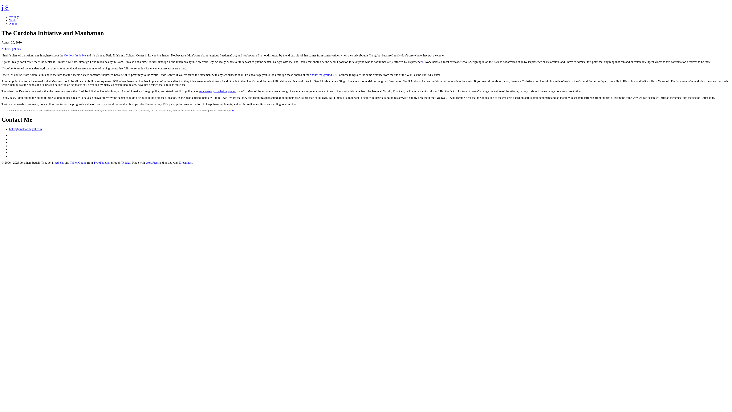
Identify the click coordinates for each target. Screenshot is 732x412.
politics (16, 49)
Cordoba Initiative (75, 55)
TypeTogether (102, 162)
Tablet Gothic (78, 162)
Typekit (125, 162)
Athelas (59, 162)
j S (5, 7)
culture (6, 49)
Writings (14, 17)
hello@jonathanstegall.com (25, 129)
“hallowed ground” (321, 74)
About (13, 23)
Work (12, 20)
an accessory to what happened (217, 91)
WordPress (152, 162)
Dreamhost (185, 162)
